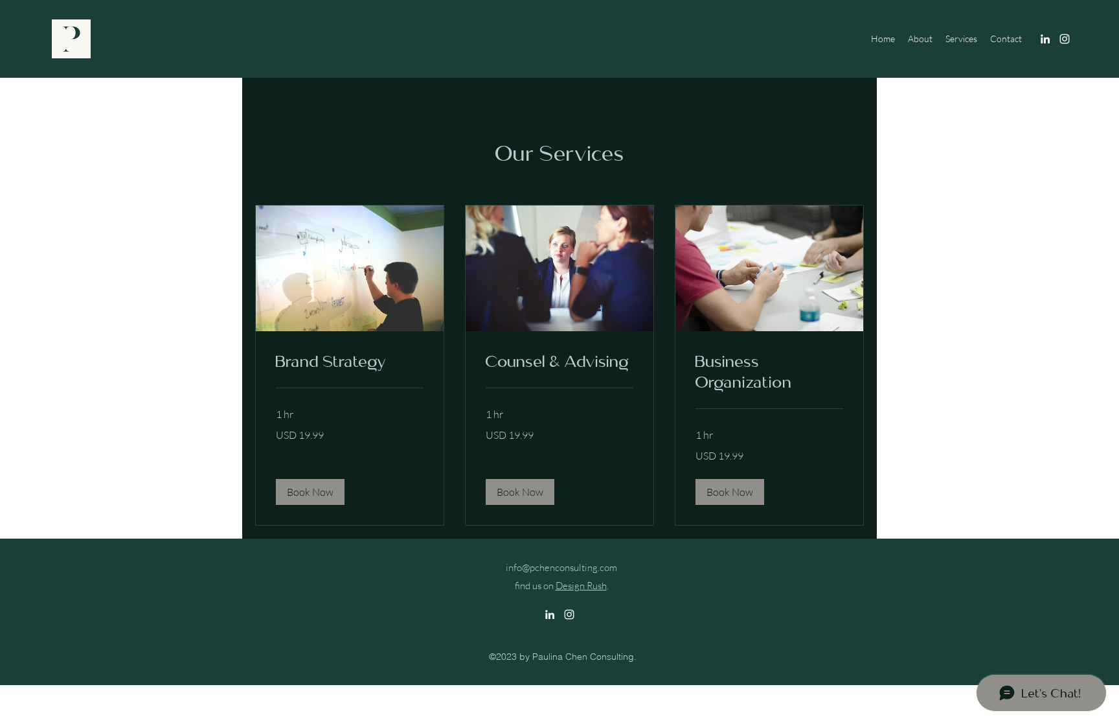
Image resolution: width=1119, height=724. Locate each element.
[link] (350, 361)
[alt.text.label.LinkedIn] (1045, 38)
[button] (310, 492)
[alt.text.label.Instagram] (1064, 38)
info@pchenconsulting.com (561, 567)
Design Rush (581, 585)
